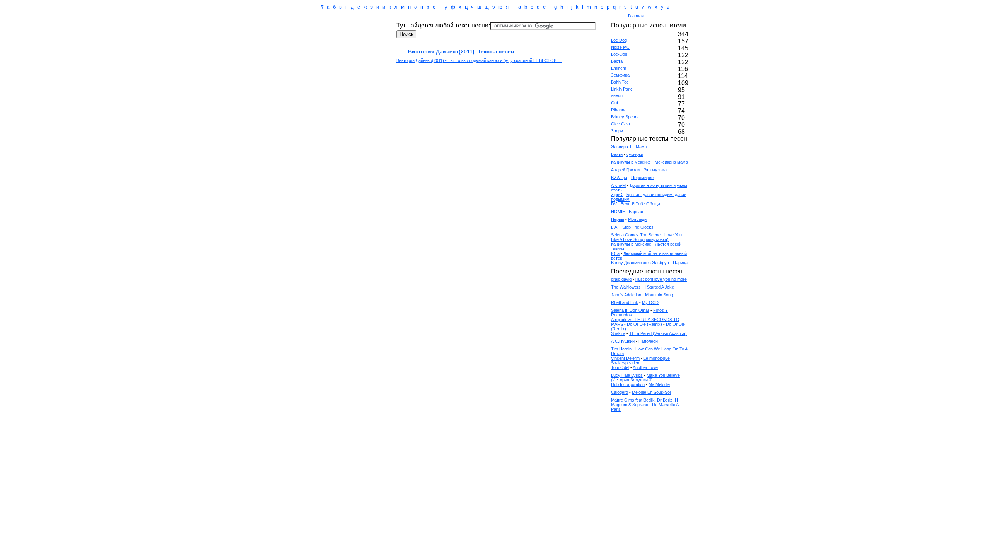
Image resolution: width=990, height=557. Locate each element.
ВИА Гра (619, 177)
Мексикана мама (671, 162)
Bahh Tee (620, 82)
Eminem (618, 68)
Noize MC (620, 47)
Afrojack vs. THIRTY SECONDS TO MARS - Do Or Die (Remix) (645, 321)
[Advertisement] (462, 16)
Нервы (617, 219)
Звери (617, 130)
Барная (636, 211)
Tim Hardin (621, 349)
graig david (621, 279)
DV (614, 204)
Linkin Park (621, 89)
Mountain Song (659, 294)
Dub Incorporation (628, 384)
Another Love (645, 367)
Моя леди (637, 219)
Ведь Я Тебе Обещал (641, 204)
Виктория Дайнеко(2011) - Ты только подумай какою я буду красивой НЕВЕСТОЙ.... (479, 60)
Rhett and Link (624, 302)
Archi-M (618, 185)
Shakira (618, 333)
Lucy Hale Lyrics (627, 375)
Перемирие (642, 177)
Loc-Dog (619, 54)
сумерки (634, 154)
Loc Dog (619, 40)
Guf (614, 103)
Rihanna (618, 110)
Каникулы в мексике (631, 162)
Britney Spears (625, 116)
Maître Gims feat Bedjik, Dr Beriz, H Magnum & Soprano (644, 402)
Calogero (619, 392)
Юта (615, 253)
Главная (636, 16)
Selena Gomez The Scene (636, 234)
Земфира (620, 75)
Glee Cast (620, 123)
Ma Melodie (659, 384)
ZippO (617, 194)
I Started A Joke (659, 287)
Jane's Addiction (626, 294)
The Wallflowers (626, 287)
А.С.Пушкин (623, 341)
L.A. (614, 227)
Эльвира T (621, 146)
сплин (617, 96)
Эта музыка (655, 169)
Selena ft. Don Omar (630, 310)
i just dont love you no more (661, 279)
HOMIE (618, 211)
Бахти (617, 154)
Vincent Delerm (625, 358)
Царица (680, 262)
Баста (617, 61)
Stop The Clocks (638, 227)
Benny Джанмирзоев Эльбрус (640, 262)
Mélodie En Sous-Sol (651, 392)
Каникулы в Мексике (631, 244)
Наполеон (648, 341)
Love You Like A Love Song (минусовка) (646, 237)
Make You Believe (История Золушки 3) (645, 377)
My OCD (650, 302)
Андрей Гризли (625, 169)
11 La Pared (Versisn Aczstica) (658, 333)
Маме (641, 146)
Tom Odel (620, 367)
